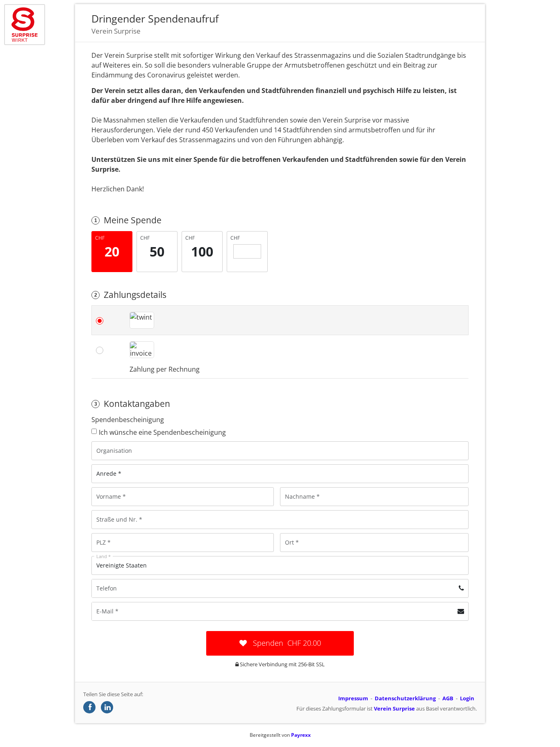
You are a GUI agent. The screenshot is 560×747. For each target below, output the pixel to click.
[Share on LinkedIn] (107, 707)
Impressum (353, 698)
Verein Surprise (394, 708)
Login (467, 698)
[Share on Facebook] (89, 707)
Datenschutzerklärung (405, 698)
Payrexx (301, 734)
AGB (447, 698)
